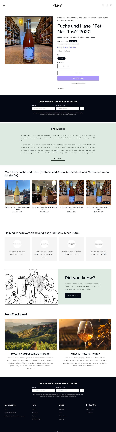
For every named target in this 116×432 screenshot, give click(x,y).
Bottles (62, 409)
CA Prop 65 (36, 419)
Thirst (61, 431)
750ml (62, 58)
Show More (58, 158)
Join (60, 412)
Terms (34, 416)
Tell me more (73, 295)
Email (34, 105)
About (34, 409)
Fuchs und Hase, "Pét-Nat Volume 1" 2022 (17, 208)
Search (61, 419)
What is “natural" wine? (85, 353)
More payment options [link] (78, 83)
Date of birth (60, 105)
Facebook (89, 412)
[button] (4, 5)
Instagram (89, 409)
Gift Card (62, 416)
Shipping (60, 44)
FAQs (6, 409)
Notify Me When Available (66, 47)
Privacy (34, 412)
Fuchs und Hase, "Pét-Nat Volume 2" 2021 (44, 208)
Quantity (60, 62)
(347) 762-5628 (10, 412)
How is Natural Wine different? (31, 353)
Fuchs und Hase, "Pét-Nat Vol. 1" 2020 (99, 208)
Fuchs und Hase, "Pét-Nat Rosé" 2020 (71, 208)
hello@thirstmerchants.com (14, 416)
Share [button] (62, 88)
